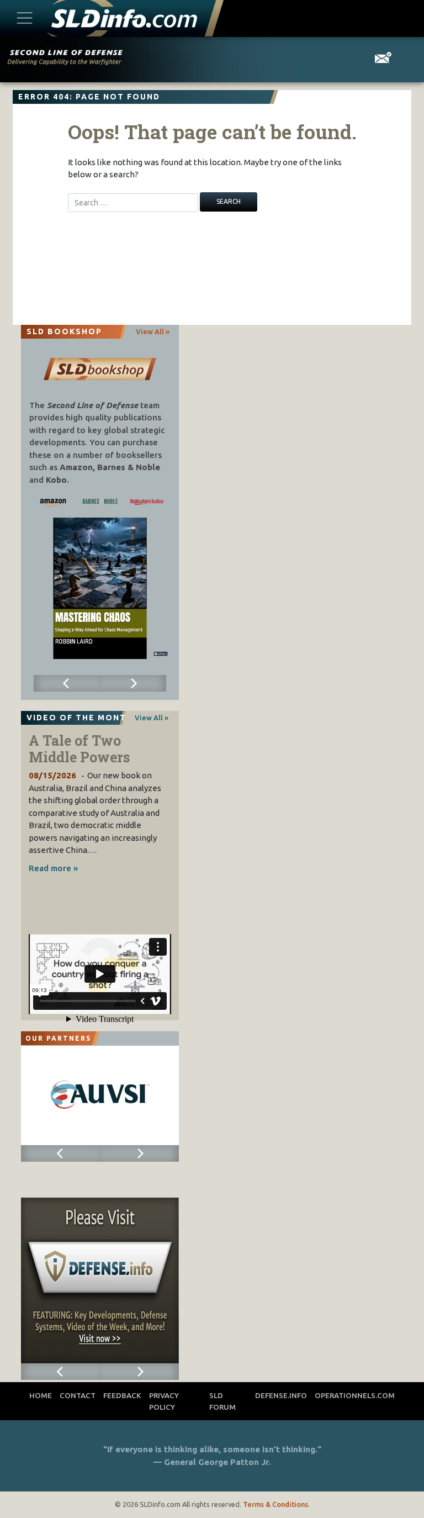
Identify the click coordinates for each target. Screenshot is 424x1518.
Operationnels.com (355, 1395)
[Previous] (67, 683)
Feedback (122, 1395)
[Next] (133, 683)
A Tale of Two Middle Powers (79, 748)
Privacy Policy (164, 1401)
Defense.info (281, 1395)
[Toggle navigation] (24, 18)
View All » (152, 331)
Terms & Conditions (275, 1504)
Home (40, 1395)
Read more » (53, 868)
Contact (78, 1395)
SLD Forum (222, 1401)
